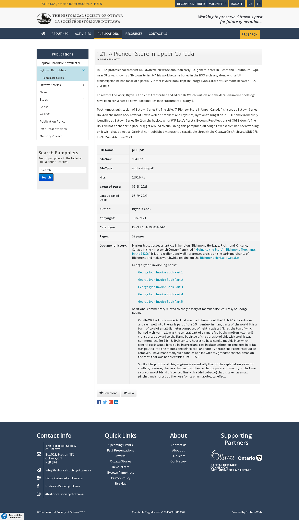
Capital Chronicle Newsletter (60, 63)
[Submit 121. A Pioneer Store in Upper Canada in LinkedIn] (116, 402)
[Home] (43, 34)
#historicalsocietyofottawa (64, 494)
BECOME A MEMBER (191, 4)
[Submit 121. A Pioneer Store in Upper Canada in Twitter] (105, 402)
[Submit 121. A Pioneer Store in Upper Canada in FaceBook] (100, 402)
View (130, 393)
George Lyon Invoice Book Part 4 (160, 294)
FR (259, 4)
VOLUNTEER (218, 4)
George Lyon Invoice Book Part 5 (160, 301)
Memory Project (51, 136)
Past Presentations (53, 129)
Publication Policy (52, 121)
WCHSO (45, 114)
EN (251, 4)
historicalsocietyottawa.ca (64, 478)
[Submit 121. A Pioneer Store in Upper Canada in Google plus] (111, 402)
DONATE (237, 4)
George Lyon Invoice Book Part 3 (160, 287)
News (43, 92)
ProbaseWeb (254, 512)
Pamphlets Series (53, 77)
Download (110, 393)
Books (44, 107)
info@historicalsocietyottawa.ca (68, 470)
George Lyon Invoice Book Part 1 (160, 272)
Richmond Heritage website (219, 258)
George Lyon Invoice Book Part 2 (160, 279)
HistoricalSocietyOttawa (62, 486)
